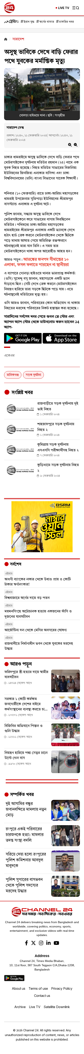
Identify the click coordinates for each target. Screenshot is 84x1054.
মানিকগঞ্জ (13, 375)
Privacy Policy (61, 988)
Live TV (34, 1007)
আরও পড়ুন (20, 664)
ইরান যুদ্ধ (29, 21)
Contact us (42, 996)
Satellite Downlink (57, 1007)
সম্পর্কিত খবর (21, 794)
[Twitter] (33, 943)
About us (18, 988)
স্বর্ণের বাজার (46, 21)
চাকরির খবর (66, 21)
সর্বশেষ (15, 564)
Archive (20, 1007)
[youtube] (56, 943)
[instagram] (41, 943)
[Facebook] (26, 943)
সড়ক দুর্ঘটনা (33, 375)
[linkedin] (48, 943)
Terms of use (38, 988)
